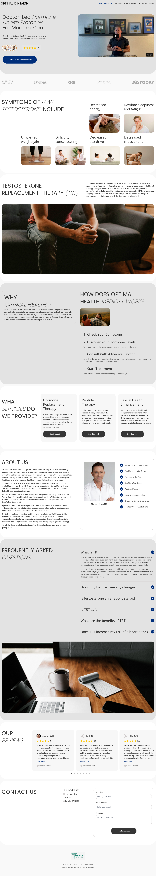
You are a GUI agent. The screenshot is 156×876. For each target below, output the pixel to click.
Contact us (89, 864)
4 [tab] (81, 774)
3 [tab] (78, 774)
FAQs (151, 3)
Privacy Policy (78, 864)
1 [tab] (72, 774)
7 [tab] (90, 774)
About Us (143, 3)
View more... (41, 761)
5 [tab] (84, 774)
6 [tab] (87, 774)
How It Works (130, 3)
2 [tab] (75, 774)
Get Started (54, 434)
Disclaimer (67, 864)
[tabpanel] (53, 750)
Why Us (118, 3)
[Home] (14, 3)
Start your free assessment (20, 60)
